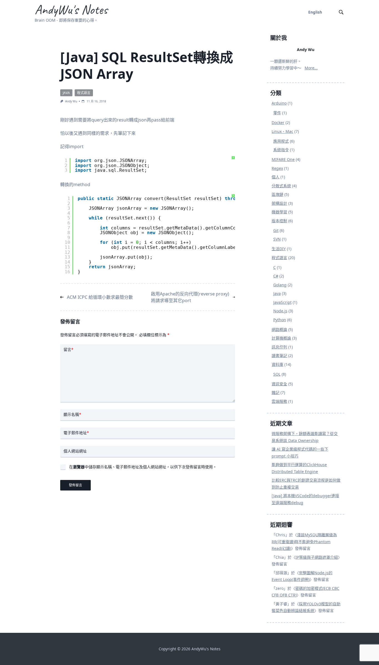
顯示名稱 (72, 414)
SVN (277, 239)
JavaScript (282, 302)
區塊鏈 (277, 194)
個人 (275, 176)
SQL (277, 374)
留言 (68, 349)
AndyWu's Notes (71, 9)
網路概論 (279, 329)
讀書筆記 (279, 355)
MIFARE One (283, 159)
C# (275, 276)
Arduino (279, 103)
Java (66, 92)
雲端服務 (279, 401)
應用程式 (281, 141)
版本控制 (279, 220)
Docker (278, 122)
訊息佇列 (279, 347)
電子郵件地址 (76, 432)
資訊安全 (279, 383)
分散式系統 (281, 185)
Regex (277, 168)
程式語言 (83, 92)
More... (311, 67)
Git (276, 230)
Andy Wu (71, 101)
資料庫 (277, 364)
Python (279, 319)
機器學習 (279, 211)
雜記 (275, 392)
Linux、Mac (282, 131)
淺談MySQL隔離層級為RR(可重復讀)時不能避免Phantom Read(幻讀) (304, 541)
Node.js (280, 310)
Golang (280, 284)
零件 (277, 112)
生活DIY (279, 248)
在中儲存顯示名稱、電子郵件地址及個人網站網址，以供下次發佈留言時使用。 (143, 466)
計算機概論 (281, 338)
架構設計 (279, 203)
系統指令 (281, 149)
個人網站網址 (75, 451)
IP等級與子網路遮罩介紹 (316, 557)
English (315, 12)
